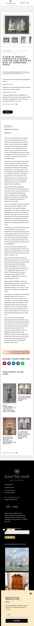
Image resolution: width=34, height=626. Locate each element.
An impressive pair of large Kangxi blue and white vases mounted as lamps (24, 435)
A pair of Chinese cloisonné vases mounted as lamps (24, 398)
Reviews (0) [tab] (7, 133)
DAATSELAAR (9, 484)
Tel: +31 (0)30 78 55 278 (12, 497)
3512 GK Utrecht (10, 490)
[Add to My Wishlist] (5, 385)
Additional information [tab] (11, 129)
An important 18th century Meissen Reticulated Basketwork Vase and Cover (9, 440)
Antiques (8, 50)
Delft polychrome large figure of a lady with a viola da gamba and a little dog (9, 408)
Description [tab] (8, 126)
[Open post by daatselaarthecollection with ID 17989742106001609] (17, 584)
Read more (7, 393)
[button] (29, 25)
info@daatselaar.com (11, 499)
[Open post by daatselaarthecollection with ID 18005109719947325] (17, 559)
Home (4, 50)
